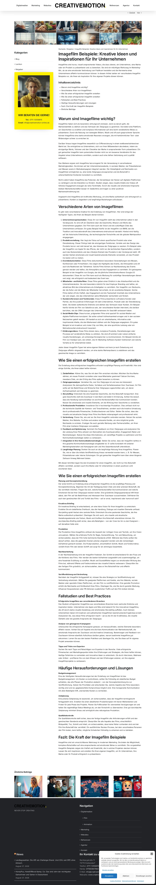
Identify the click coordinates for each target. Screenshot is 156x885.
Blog (17, 59)
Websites (84, 835)
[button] (152, 854)
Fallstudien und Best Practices (73, 100)
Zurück (132, 13)
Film (85, 818)
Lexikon (19, 64)
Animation (88, 824)
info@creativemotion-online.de (98, 872)
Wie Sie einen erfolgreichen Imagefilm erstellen (80, 93)
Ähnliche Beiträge (68, 109)
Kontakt (84, 850)
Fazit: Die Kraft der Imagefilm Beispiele (77, 106)
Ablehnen (126, 876)
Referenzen (85, 840)
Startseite (61, 49)
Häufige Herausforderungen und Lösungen (78, 103)
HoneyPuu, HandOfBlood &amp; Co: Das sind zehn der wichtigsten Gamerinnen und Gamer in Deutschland (43, 873)
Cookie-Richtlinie (115, 881)
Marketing (85, 830)
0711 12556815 (93, 866)
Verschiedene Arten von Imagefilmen (76, 90)
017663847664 (92, 869)
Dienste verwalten (108, 870)
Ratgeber (19, 69)
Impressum (140, 881)
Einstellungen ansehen (144, 876)
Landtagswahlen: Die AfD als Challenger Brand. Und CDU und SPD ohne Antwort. (45, 861)
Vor (138, 13)
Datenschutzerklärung (129, 881)
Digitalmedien (86, 812)
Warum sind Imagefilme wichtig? (74, 87)
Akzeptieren (109, 876)
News (19, 854)
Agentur (84, 845)
